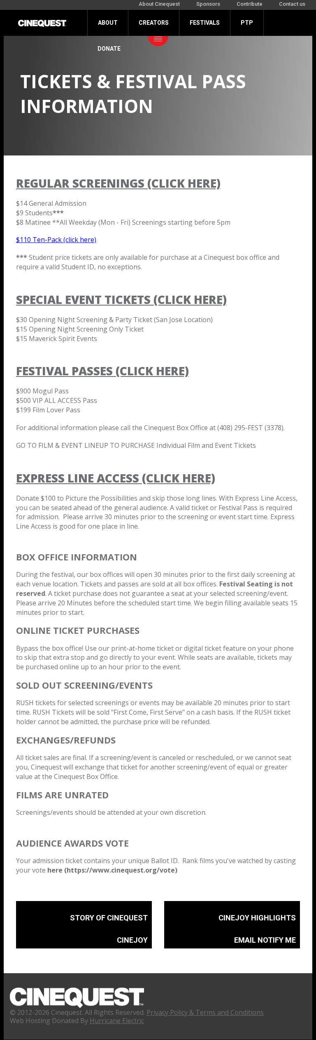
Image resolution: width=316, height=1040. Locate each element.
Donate (109, 48)
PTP (247, 22)
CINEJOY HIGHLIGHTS (257, 917)
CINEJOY (132, 940)
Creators (154, 22)
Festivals (205, 22)
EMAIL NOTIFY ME (265, 940)
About (108, 22)
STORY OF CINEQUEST (109, 917)
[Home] (42, 22)
